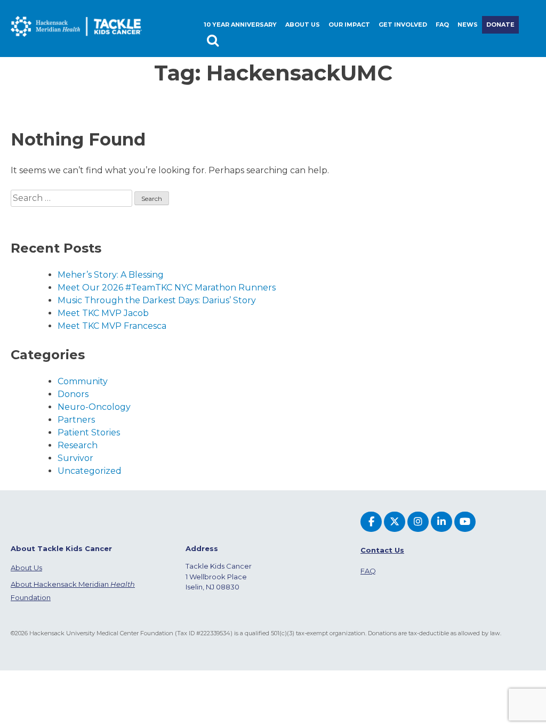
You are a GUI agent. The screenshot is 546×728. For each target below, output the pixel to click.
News (467, 24)
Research (78, 445)
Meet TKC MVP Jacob (103, 313)
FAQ (442, 24)
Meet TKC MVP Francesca (112, 326)
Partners (76, 420)
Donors (73, 394)
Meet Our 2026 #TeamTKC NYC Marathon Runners (167, 287)
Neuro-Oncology (94, 407)
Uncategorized (90, 471)
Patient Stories (89, 432)
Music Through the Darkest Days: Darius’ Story (157, 300)
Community (83, 381)
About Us (26, 567)
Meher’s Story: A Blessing (111, 275)
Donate (500, 24)
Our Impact (349, 24)
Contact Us (382, 550)
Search (214, 42)
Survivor (75, 458)
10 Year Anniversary (240, 24)
